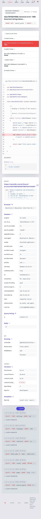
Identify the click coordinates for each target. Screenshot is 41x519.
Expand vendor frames (11, 33)
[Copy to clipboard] (35, 23)
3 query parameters (11, 476)
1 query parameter (11, 420)
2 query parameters (11, 489)
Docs (19, 503)
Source (12, 503)
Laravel (26, 503)
